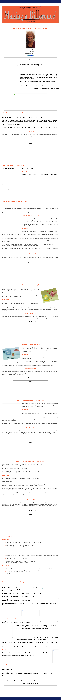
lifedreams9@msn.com (27, 683)
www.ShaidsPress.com (50, 681)
